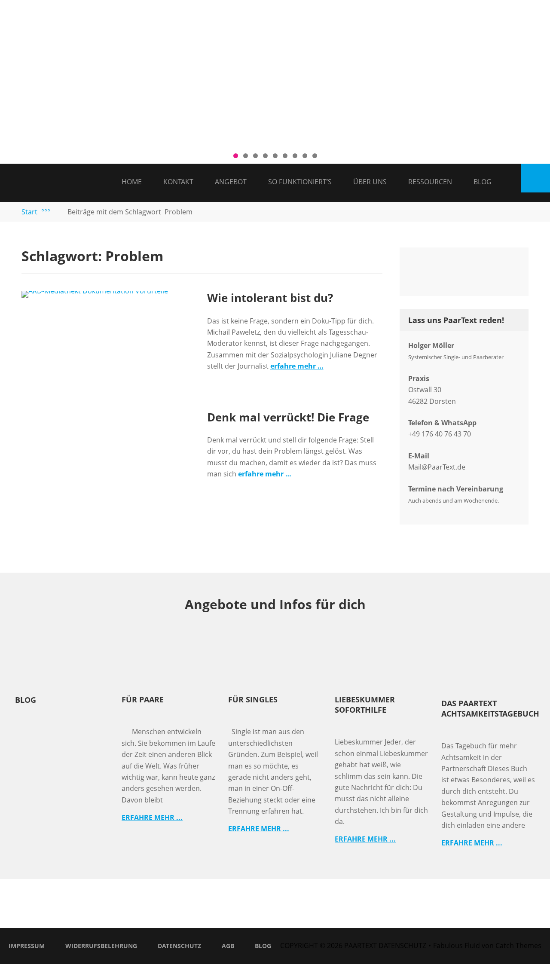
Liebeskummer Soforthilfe (365, 704)
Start (35, 212)
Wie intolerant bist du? (270, 297)
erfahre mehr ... (152, 817)
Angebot (231, 181)
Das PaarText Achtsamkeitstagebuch (490, 708)
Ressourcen (430, 181)
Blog (483, 181)
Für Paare (143, 699)
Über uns (370, 181)
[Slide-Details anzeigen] (275, 73)
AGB (228, 946)
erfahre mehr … (297, 366)
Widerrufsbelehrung (101, 946)
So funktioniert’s (300, 181)
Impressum (27, 946)
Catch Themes (518, 945)
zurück (10, 71)
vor (539, 71)
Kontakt (178, 181)
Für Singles (253, 699)
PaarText (360, 945)
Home (132, 181)
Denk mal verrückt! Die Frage (288, 417)
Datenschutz (179, 946)
